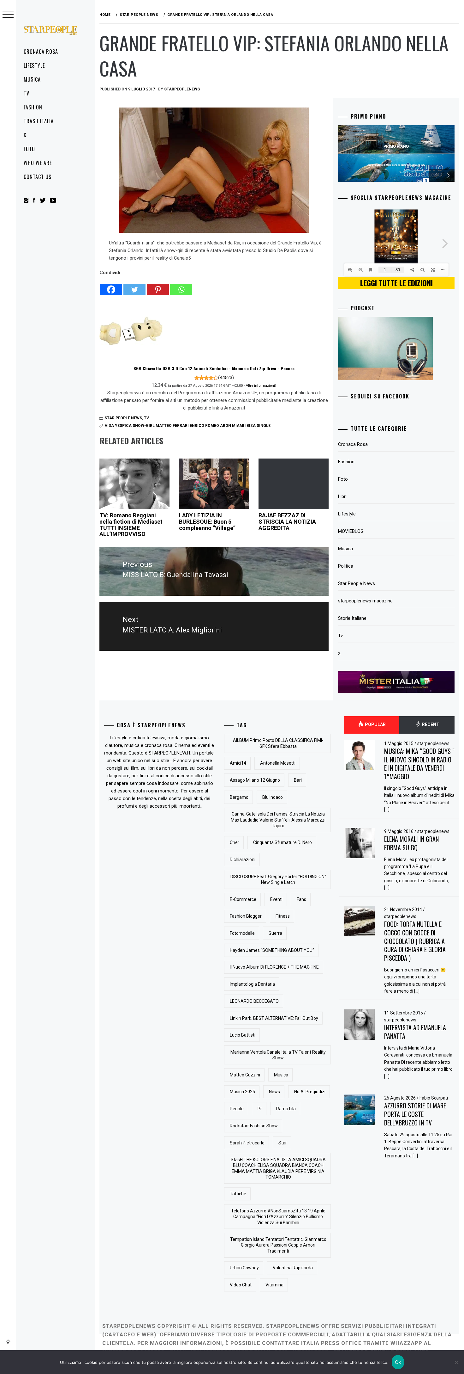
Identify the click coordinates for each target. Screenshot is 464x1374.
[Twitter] (134, 286)
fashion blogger (246, 916)
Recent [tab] (430, 724)
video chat (241, 1284)
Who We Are (38, 163)
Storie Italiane (352, 618)
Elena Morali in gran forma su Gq (411, 843)
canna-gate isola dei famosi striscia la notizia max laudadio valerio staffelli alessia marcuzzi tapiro (278, 819)
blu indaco (272, 797)
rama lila (286, 1108)
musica (281, 1074)
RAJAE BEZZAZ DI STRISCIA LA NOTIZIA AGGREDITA (287, 521)
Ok (398, 1362)
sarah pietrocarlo (247, 1142)
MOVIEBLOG (351, 531)
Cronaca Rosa (41, 51)
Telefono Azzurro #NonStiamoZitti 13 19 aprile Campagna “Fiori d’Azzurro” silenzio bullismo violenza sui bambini (278, 1216)
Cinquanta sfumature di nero (282, 842)
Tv (26, 93)
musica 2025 (242, 1091)
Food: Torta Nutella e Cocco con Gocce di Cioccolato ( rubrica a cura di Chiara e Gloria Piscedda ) (415, 941)
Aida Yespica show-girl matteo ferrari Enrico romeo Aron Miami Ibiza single (187, 425)
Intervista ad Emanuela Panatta (415, 1032)
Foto (29, 149)
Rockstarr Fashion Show (254, 1125)
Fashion (33, 107)
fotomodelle (242, 933)
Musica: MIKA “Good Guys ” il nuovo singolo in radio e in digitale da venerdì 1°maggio (419, 763)
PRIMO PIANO (396, 146)
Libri (342, 496)
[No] (456, 1362)
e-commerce (243, 899)
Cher (234, 842)
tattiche (238, 1193)
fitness (283, 916)
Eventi (276, 899)
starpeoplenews (182, 89)
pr (260, 1108)
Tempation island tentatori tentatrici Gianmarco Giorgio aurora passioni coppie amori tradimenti (278, 1245)
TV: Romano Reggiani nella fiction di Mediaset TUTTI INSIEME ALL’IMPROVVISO (131, 524)
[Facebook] (111, 286)
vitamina (274, 1284)
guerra (275, 933)
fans (301, 899)
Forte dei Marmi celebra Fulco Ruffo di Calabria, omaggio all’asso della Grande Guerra (396, 165)
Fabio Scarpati (433, 1097)
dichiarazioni (242, 859)
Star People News (123, 418)
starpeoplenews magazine (365, 601)
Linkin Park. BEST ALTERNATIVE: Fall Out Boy (274, 1018)
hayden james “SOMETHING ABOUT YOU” (272, 950)
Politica (345, 566)
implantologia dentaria (252, 984)
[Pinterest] (158, 286)
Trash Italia (39, 121)
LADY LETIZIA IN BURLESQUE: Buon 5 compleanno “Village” (207, 521)
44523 (226, 377)
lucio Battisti (242, 1035)
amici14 (238, 763)
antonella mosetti (277, 763)
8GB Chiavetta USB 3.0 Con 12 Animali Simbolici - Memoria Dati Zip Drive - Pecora (214, 368)
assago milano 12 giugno (255, 780)
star (282, 1142)
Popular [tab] (375, 724)
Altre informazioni (260, 385)
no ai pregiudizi (309, 1091)
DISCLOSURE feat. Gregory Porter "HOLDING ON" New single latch (278, 879)
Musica (32, 79)
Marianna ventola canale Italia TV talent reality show (278, 1055)
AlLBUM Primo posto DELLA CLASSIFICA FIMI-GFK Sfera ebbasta (278, 743)
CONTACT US (37, 177)
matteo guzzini (245, 1074)
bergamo (239, 797)
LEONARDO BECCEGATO (254, 1001)
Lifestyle (34, 65)
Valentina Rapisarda (293, 1267)
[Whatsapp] (181, 286)
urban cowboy (244, 1267)
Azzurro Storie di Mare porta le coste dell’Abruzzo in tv (415, 1114)
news (274, 1091)
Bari (298, 780)
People (237, 1108)
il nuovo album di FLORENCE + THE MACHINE (274, 967)
